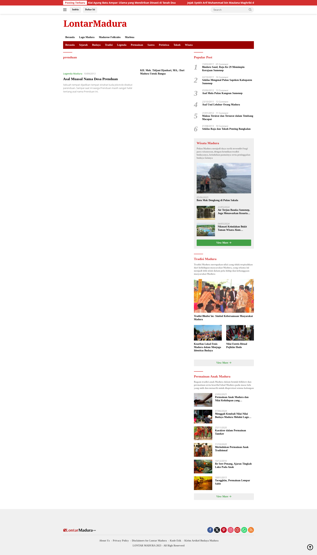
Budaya (96, 45)
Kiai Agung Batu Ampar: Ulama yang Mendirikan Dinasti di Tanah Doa (114, 2)
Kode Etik (175, 540)
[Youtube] (237, 530)
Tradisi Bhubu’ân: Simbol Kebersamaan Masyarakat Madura (223, 318)
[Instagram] (231, 530)
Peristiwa (164, 45)
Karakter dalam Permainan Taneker (230, 432)
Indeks (75, 9)
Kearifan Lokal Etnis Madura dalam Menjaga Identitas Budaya (207, 347)
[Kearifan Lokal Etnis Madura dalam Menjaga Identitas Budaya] (208, 333)
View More (222, 242)
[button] (250, 9)
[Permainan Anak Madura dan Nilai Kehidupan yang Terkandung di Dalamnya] (203, 400)
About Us (104, 540)
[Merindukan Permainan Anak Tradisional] (203, 450)
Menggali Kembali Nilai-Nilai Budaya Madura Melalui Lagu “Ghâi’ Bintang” (232, 415)
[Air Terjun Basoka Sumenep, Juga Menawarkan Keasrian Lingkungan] (206, 213)
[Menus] (65, 10)
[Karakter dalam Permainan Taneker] (203, 433)
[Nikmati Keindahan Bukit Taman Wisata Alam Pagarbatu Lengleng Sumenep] (206, 229)
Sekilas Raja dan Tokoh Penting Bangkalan (226, 129)
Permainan (137, 45)
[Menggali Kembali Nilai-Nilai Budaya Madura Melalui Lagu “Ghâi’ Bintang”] (203, 416)
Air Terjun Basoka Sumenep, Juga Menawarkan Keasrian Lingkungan (234, 212)
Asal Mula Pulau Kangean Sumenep (222, 93)
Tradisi (109, 45)
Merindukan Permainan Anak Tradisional (232, 449)
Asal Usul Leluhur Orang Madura (221, 104)
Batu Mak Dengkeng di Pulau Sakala (217, 200)
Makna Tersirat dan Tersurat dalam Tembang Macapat (227, 118)
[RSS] (251, 530)
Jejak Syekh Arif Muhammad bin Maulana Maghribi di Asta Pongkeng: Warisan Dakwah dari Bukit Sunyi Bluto (239, 2)
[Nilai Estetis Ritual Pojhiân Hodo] (240, 333)
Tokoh (177, 45)
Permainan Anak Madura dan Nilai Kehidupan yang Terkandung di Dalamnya (232, 399)
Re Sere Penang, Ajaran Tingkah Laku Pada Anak (233, 465)
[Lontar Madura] (95, 23)
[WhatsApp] (244, 530)
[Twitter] (217, 530)
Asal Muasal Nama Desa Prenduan (90, 79)
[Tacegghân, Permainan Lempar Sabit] (203, 483)
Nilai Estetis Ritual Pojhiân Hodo (236, 346)
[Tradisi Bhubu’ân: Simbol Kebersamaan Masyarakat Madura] (224, 296)
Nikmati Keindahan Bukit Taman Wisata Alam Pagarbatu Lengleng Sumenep (232, 228)
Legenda (121, 45)
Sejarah (83, 45)
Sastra (150, 45)
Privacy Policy (121, 540)
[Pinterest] (224, 530)
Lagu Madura (86, 37)
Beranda (70, 37)
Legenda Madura (72, 73)
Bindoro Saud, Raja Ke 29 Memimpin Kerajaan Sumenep (223, 69)
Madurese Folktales (110, 37)
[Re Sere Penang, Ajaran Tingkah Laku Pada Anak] (203, 466)
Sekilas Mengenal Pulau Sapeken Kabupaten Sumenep (227, 82)
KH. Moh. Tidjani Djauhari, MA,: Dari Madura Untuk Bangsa (162, 72)
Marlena (129, 37)
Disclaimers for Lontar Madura (149, 540)
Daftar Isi (90, 9)
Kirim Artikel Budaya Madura (201, 540)
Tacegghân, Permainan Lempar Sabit (232, 482)
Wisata (189, 45)
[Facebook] (210, 530)
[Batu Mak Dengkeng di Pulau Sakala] (224, 178)
